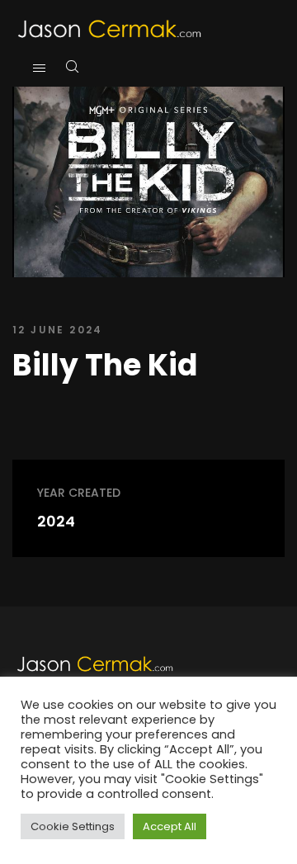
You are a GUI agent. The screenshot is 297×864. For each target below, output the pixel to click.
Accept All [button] (169, 826)
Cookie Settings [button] (73, 826)
